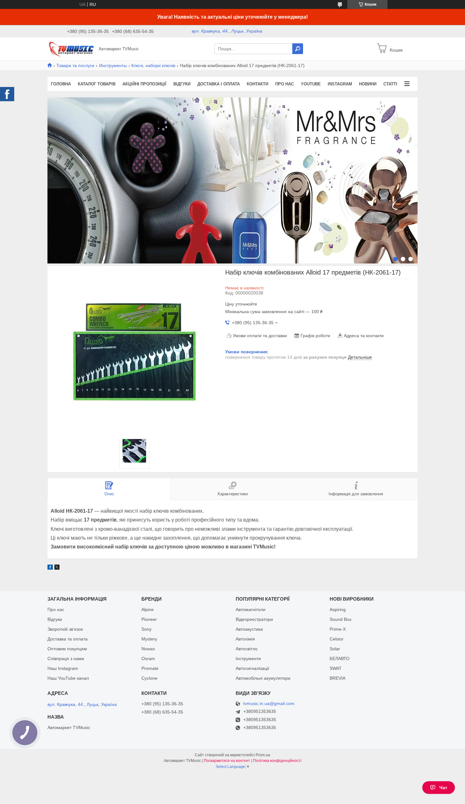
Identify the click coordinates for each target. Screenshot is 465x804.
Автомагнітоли (250, 609)
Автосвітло (246, 648)
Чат (443, 787)
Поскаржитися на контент (227, 760)
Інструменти (248, 658)
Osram (148, 658)
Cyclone (149, 678)
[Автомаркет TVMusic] (71, 48)
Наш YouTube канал (68, 678)
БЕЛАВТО (340, 658)
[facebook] (50, 568)
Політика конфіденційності (277, 760)
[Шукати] (297, 48)
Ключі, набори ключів (153, 65)
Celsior (337, 638)
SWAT (336, 668)
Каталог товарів (96, 84)
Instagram (340, 84)
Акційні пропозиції (144, 84)
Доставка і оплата (218, 84)
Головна (61, 84)
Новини (367, 84)
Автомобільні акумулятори (263, 678)
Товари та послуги (75, 65)
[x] (56, 568)
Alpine (147, 609)
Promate (149, 668)
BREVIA (337, 678)
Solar (335, 648)
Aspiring (338, 609)
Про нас (284, 84)
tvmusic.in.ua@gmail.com (268, 703)
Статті (390, 84)
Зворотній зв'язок (65, 629)
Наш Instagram (62, 668)
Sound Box (340, 619)
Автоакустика (249, 629)
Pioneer (149, 619)
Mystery (149, 638)
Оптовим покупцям (67, 648)
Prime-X (338, 629)
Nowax (148, 648)
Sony (146, 629)
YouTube (311, 84)
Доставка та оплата (67, 638)
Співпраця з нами (65, 658)
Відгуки (181, 84)
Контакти (257, 84)
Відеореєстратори (254, 619)
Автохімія (245, 638)
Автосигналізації (252, 668)
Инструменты (113, 65)
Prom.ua (263, 755)
